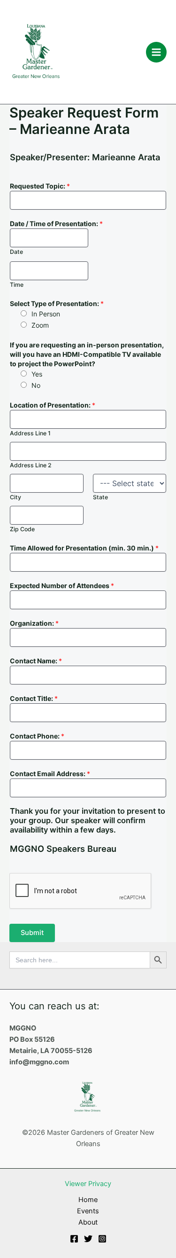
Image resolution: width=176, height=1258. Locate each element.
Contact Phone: (37, 736)
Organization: (34, 623)
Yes (36, 374)
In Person (45, 314)
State (100, 497)
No (35, 385)
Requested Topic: (40, 186)
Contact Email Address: (50, 774)
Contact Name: (36, 661)
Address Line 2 (31, 465)
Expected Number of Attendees (62, 586)
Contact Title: (34, 698)
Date (16, 251)
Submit (32, 932)
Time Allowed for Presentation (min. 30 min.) (84, 548)
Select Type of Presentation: (57, 303)
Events (88, 1211)
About (88, 1222)
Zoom (40, 325)
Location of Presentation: (52, 405)
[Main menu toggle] (156, 52)
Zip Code (22, 529)
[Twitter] (88, 1238)
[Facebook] (74, 1238)
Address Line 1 (30, 433)
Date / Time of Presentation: (56, 224)
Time (16, 284)
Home (88, 1199)
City (15, 497)
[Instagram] (102, 1238)
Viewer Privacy (88, 1183)
